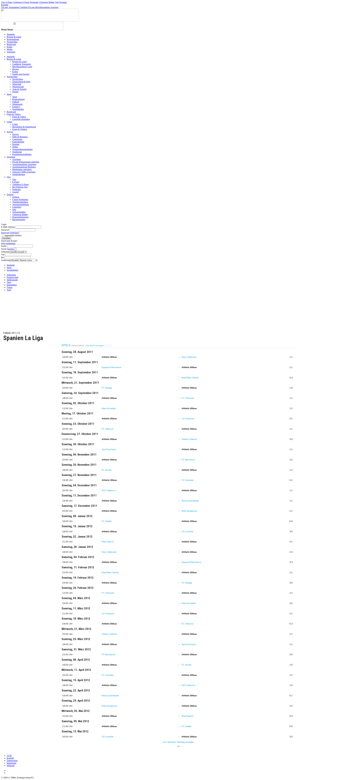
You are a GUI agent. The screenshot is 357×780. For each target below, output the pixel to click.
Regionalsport (13, 39)
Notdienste (17, 152)
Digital (15, 92)
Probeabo (34, 2)
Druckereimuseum (20, 217)
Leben (9, 122)
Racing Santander (190, 500)
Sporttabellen (18, 109)
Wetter (9, 49)
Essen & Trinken (19, 129)
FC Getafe (106, 521)
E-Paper (9, 2)
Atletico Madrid (189, 439)
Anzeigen (11, 52)
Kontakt (63, 2)
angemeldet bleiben (12, 235)
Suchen (10, 249)
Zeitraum (5, 252)
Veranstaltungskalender (22, 149)
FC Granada (187, 480)
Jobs (57, 2)
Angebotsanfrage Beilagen (24, 167)
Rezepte (15, 144)
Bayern (15, 69)
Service (10, 132)
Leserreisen (17, 139)
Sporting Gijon (109, 449)
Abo (3, 2)
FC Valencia (107, 428)
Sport (9, 94)
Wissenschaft (18, 87)
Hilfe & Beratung (20, 137)
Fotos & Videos (13, 114)
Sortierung (5, 260)
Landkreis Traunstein (21, 64)
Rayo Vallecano (189, 357)
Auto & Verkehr (19, 89)
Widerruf (11, 765)
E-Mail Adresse (8, 227)
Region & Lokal (14, 37)
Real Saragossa (189, 510)
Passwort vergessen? (10, 232)
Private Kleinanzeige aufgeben (25, 162)
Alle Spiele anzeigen (95, 346)
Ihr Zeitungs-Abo (20, 187)
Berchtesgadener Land (22, 66)
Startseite (11, 34)
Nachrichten (12, 42)
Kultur (9, 47)
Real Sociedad (109, 408)
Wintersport (17, 104)
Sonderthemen (18, 174)
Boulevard (11, 44)
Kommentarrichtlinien (22, 154)
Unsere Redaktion (20, 199)
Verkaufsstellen (19, 212)
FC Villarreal (188, 398)
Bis (2, 257)
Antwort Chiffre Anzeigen (23, 172)
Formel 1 (16, 107)
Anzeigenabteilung (20, 204)
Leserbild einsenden (21, 119)
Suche (4, 246)
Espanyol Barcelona (111, 367)
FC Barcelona (188, 459)
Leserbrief (16, 207)
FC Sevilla (106, 470)
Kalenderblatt (18, 142)
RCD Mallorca (108, 490)
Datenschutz (12, 760)
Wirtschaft (16, 84)
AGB (9, 755)
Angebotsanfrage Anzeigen (24, 164)
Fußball (15, 102)
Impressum (11, 763)
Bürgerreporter (18, 219)
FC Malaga (107, 387)
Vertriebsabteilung (20, 202)
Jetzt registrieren (8, 243)
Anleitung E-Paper (21, 2)
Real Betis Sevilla (190, 377)
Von (3, 254)
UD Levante (187, 531)
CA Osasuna (188, 418)
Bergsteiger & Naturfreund (24, 127)
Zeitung (10, 194)
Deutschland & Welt (21, 81)
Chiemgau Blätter (47, 2)
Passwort (5, 230)
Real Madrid (107, 541)
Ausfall (15, 192)
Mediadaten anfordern (22, 169)
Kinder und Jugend (20, 74)
